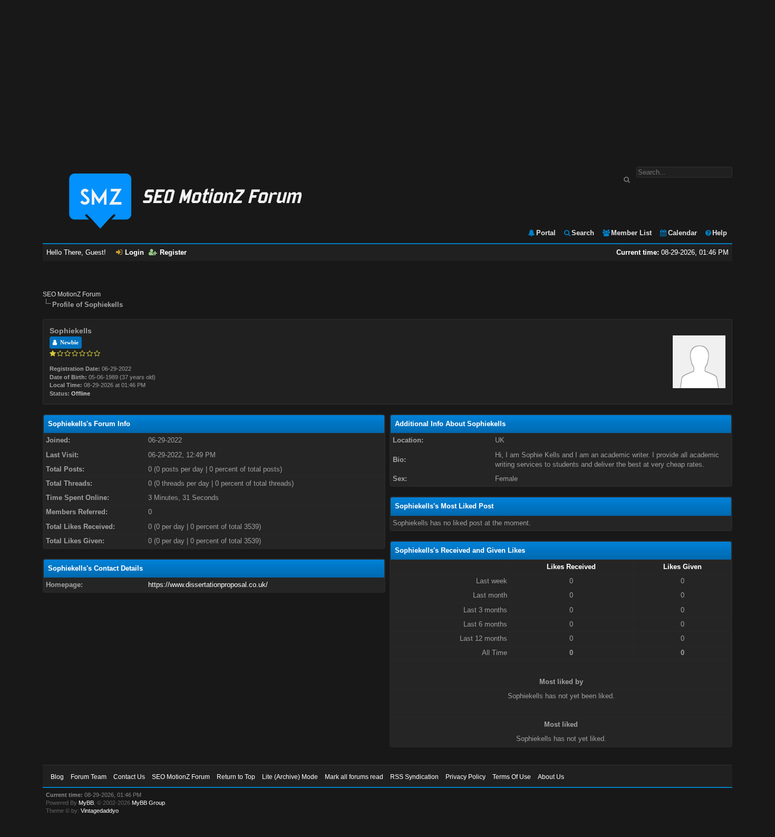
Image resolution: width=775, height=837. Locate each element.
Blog (57, 777)
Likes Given (682, 567)
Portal (546, 233)
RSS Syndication (414, 777)
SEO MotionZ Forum (72, 294)
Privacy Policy (465, 777)
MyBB (86, 803)
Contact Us (129, 777)
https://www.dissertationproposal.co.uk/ (208, 585)
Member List (631, 233)
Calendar (682, 233)
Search (582, 233)
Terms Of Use (511, 777)
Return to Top (236, 777)
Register (173, 252)
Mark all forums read (354, 777)
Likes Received (571, 567)
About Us (551, 777)
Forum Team (88, 777)
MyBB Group (148, 803)
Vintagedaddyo (100, 810)
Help (719, 233)
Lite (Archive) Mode (290, 777)
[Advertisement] (387, 78)
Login (134, 252)
